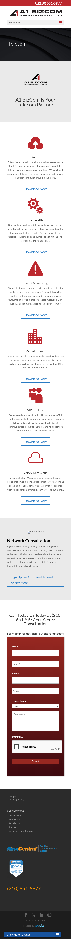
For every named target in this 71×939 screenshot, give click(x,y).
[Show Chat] (58, 934)
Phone (15, 673)
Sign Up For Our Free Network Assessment (32, 580)
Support (13, 796)
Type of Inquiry (19, 700)
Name (16, 646)
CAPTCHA (17, 737)
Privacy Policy (16, 799)
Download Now (35, 189)
